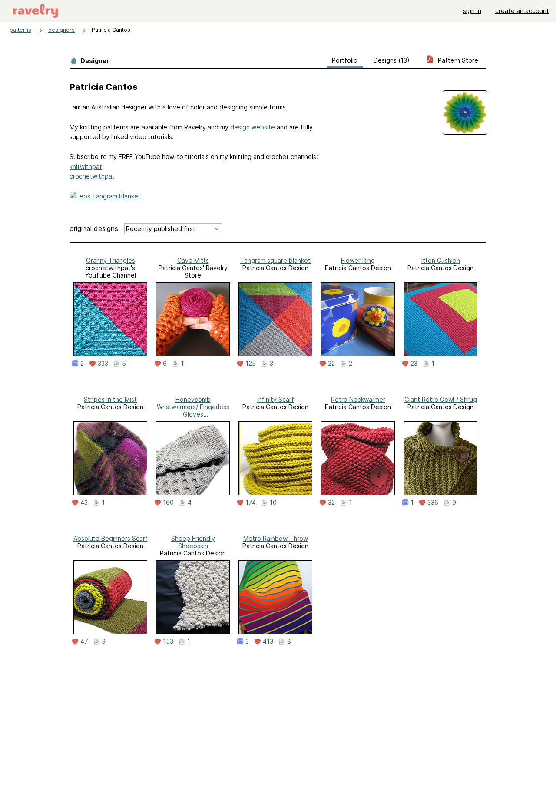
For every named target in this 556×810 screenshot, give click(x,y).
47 (84, 641)
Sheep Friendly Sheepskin (193, 542)
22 (331, 363)
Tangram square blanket (275, 260)
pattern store (457, 60)
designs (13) (392, 60)
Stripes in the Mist (110, 399)
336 (432, 502)
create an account (522, 10)
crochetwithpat (92, 176)
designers (61, 29)
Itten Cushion (440, 260)
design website (252, 127)
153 (168, 641)
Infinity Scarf (275, 399)
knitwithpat (86, 166)
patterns (20, 29)
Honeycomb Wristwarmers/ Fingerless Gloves (193, 407)
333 (103, 363)
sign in (472, 10)
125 (250, 363)
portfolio (344, 60)
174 (250, 502)
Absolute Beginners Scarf (110, 538)
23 (413, 363)
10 (273, 502)
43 (84, 502)
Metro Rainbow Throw (275, 538)
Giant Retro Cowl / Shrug (440, 399)
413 (268, 641)
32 (331, 502)
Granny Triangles (110, 260)
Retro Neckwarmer (358, 399)
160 (168, 502)
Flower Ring (358, 260)
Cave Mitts (193, 260)
